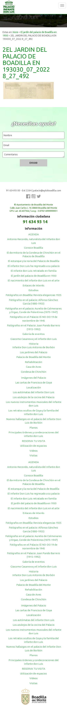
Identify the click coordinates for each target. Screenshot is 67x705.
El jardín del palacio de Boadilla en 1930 (33, 275)
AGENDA (33, 234)
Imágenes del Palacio (33, 377)
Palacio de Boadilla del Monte (33, 357)
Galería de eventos (34, 334)
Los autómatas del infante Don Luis (33, 392)
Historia (33, 343)
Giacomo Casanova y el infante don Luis (33, 338)
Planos (34, 427)
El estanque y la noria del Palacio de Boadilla (33, 261)
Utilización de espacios (33, 445)
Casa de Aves (33, 366)
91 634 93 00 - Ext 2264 (18, 190)
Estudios (33, 290)
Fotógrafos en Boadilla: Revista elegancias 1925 (33, 295)
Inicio (15, 32)
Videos (34, 450)
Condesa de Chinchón (33, 371)
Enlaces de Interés (33, 285)
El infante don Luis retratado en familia (34, 270)
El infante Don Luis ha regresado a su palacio (34, 266)
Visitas (33, 455)
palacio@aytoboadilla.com (47, 190)
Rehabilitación (33, 362)
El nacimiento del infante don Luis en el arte (33, 280)
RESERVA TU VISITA (33, 440)
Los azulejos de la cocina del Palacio (33, 397)
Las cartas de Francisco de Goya (33, 382)
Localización (33, 387)
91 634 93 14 (35, 221)
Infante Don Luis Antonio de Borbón (33, 347)
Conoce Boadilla (33, 247)
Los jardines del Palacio (33, 352)
